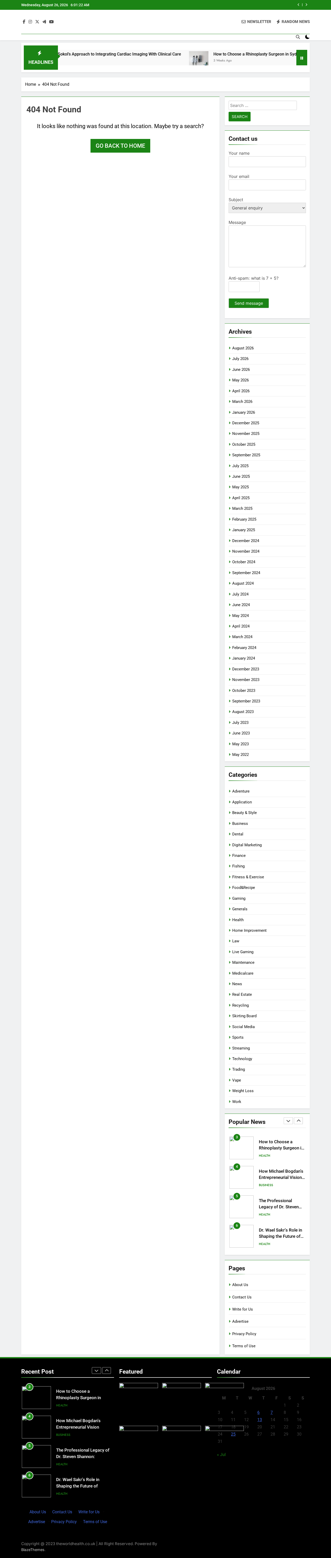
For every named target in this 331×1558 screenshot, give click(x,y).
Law (235, 941)
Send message (249, 303)
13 (259, 1419)
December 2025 (245, 423)
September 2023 (246, 701)
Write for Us (242, 1309)
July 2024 (240, 594)
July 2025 (240, 466)
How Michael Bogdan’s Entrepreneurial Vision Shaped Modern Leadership (83, 1427)
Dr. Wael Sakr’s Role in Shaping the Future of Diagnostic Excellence (280, 1218)
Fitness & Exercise (248, 877)
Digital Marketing (247, 845)
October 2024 (243, 562)
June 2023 (241, 733)
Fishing (238, 866)
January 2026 (243, 412)
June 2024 (241, 604)
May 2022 (240, 754)
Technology (242, 1058)
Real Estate (242, 994)
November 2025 (245, 433)
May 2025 (240, 487)
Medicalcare (242, 973)
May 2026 (240, 380)
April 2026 (241, 391)
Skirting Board (244, 1016)
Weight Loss (243, 1091)
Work (236, 1101)
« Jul (221, 1454)
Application (242, 802)
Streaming (241, 1048)
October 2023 (243, 690)
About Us (240, 1284)
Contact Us (242, 1297)
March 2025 (242, 508)
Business (240, 823)
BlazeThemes (32, 1549)
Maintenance (243, 962)
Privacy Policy (244, 1334)
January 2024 (243, 658)
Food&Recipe (243, 887)
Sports (238, 1037)
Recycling (240, 1005)
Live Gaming (242, 952)
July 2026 (240, 358)
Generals (239, 909)
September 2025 (246, 455)
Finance (239, 855)
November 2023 (245, 679)
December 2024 (245, 540)
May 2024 (240, 615)
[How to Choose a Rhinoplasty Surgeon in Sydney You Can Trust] (169, 61)
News (237, 984)
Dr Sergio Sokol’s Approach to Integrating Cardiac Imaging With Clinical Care (81, 54)
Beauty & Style (244, 812)
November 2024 (245, 551)
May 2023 (240, 744)
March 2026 (242, 401)
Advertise (240, 1321)
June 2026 (241, 369)
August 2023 (243, 711)
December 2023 (245, 669)
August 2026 (243, 348)
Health (238, 920)
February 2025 (244, 519)
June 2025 (241, 476)
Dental (237, 834)
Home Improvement (249, 930)
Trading (238, 1069)
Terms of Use (243, 1346)
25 (233, 1434)
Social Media (243, 1026)
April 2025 (241, 498)
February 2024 (244, 647)
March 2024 (242, 637)
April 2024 (241, 626)
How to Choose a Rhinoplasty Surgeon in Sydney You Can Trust (242, 54)
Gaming (238, 898)
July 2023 (240, 722)
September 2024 (246, 572)
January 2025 (243, 530)
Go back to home (120, 146)
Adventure (241, 791)
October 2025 (243, 444)
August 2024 (243, 583)
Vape (236, 1080)
